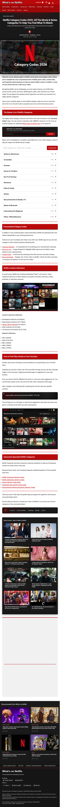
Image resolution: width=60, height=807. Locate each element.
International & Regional (28, 214)
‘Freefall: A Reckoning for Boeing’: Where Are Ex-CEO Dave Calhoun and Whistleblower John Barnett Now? (15, 542)
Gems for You (6, 252)
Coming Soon (14, 7)
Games (4, 10)
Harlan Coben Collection (10, 326)
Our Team (20, 765)
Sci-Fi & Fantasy (28, 179)
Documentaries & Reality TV (28, 202)
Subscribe (50, 134)
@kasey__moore (35, 35)
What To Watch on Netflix (8, 16)
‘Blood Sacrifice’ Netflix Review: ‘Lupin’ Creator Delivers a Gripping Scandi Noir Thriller (41, 585)
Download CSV (52, 148)
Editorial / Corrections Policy (34, 765)
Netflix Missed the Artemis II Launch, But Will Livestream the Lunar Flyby (14, 754)
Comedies (28, 162)
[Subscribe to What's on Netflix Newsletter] (49, 3)
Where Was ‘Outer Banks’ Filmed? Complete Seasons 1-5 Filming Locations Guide (16, 563)
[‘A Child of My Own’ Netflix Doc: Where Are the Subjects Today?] (42, 554)
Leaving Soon (23, 7)
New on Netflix (6, 7)
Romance (28, 185)
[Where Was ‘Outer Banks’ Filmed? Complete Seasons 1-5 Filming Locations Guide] (16, 554)
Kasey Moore (25, 35)
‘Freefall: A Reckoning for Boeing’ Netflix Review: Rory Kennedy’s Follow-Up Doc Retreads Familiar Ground (15, 585)
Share (44, 511)
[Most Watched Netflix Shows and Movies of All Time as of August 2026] (16, 598)
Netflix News (32, 7)
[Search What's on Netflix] (53, 3)
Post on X (13, 511)
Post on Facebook (21, 511)
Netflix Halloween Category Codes (13, 481)
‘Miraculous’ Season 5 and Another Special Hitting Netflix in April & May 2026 (14, 727)
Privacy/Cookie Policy (50, 765)
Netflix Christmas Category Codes (13, 478)
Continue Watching (8, 249)
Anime (52, 7)
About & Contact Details (9, 765)
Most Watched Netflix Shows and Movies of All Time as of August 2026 (16, 607)
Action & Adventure (28, 156)
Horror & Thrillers (28, 174)
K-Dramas (46, 7)
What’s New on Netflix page (31, 123)
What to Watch (11, 10)
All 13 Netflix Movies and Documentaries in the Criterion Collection (42, 607)
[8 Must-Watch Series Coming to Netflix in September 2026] (42, 532)
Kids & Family (28, 191)
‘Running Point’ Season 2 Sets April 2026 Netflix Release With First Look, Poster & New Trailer (43, 727)
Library (25, 10)
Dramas (28, 168)
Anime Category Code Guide (11, 483)
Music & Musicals (28, 208)
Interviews (39, 7)
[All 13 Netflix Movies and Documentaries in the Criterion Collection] (42, 598)
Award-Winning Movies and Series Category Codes (18, 488)
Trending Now (6, 257)
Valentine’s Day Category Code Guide (14, 486)
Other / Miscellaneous (28, 219)
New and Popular (7, 259)
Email (38, 511)
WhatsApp (31, 511)
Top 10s (19, 10)
